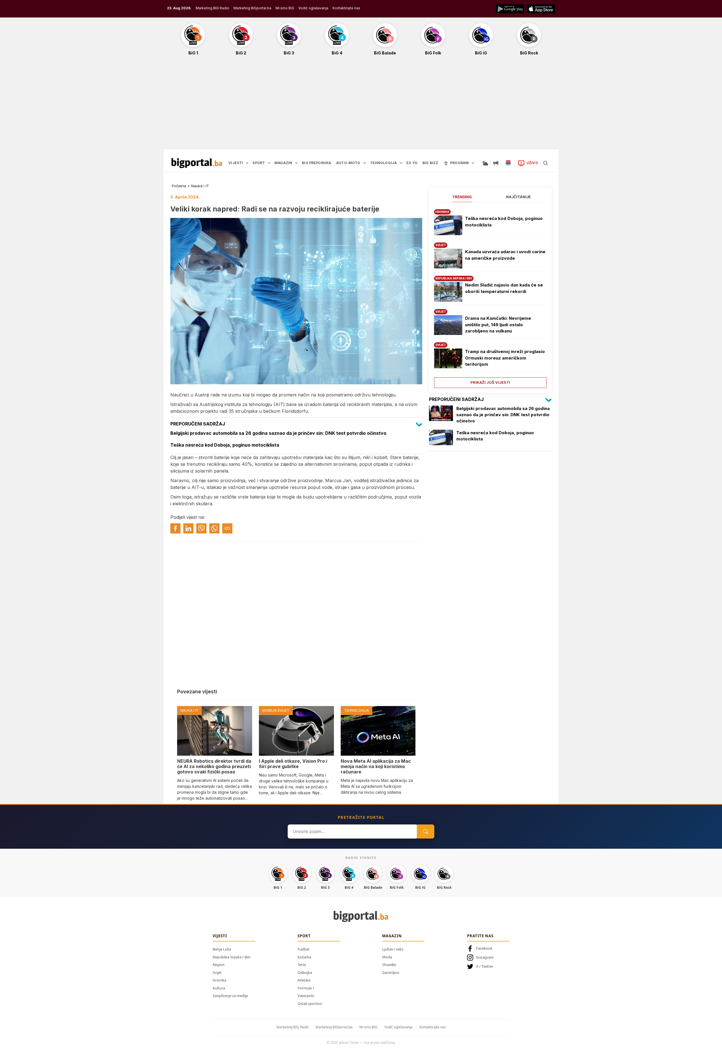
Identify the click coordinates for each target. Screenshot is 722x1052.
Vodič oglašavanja (313, 8)
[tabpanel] (490, 296)
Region (218, 964)
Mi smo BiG (285, 8)
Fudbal (303, 949)
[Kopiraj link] (227, 528)
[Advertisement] (361, 105)
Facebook (484, 948)
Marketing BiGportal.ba (252, 8)
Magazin (392, 935)
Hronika (219, 980)
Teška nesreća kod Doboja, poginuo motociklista (504, 222)
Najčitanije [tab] (518, 197)
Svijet (217, 972)
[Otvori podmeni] (247, 163)
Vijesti (220, 935)
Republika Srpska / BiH (231, 957)
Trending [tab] (462, 197)
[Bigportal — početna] (196, 163)
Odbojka (305, 972)
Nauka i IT (200, 186)
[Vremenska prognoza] (485, 163)
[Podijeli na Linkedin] (188, 528)
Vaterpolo (306, 995)
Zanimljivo (390, 972)
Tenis (302, 964)
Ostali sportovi (310, 1003)
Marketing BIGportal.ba (334, 1027)
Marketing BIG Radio (212, 8)
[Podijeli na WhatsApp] (214, 528)
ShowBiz (389, 964)
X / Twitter (484, 966)
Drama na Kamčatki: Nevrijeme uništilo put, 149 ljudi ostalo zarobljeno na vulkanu (498, 325)
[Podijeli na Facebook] (175, 528)
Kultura (219, 988)
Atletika (304, 980)
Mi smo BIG (368, 1027)
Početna (179, 186)
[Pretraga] (545, 163)
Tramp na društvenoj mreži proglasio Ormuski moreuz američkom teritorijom (505, 358)
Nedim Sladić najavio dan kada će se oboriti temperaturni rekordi (504, 288)
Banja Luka (222, 949)
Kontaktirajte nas (346, 8)
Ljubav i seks (392, 949)
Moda (387, 957)
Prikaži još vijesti (490, 382)
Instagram (485, 957)
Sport (304, 935)
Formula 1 (306, 988)
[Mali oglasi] (495, 163)
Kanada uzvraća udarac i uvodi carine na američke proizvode (505, 255)
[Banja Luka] (508, 163)
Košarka (304, 957)
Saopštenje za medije (230, 995)
